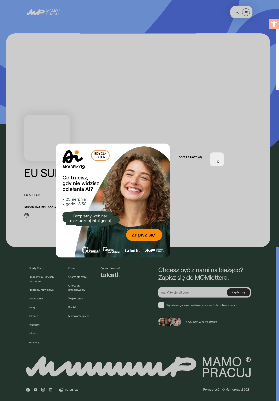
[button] (274, 24)
